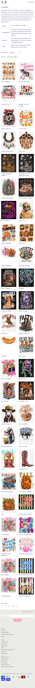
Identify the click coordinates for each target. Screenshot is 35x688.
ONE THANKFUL (5, 81)
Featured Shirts (5, 664)
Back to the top (27, 611)
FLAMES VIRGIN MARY (7, 198)
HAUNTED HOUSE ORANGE (6, 174)
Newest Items (5, 657)
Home (3, 640)
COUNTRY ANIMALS (24, 266)
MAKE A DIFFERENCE (24, 596)
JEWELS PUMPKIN (6, 266)
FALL (2, 514)
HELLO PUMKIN (23, 424)
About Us (3, 630)
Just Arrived (4, 659)
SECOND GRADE (5, 596)
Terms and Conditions (7, 634)
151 (13, 606)
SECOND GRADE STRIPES (26, 574)
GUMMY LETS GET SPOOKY (24, 105)
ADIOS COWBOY (5, 288)
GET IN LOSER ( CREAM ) (25, 198)
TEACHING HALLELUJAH (25, 554)
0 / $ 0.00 (30, 2)
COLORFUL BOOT (24, 469)
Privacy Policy (5, 632)
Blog (2, 636)
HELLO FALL (22, 151)
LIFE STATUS (4, 401)
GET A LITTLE (22, 220)
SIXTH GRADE (5, 574)
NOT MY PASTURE (24, 81)
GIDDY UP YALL (23, 446)
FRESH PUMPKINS (6, 243)
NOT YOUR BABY (6, 378)
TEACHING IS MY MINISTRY (6, 554)
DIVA (2, 469)
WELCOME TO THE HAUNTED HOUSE (24, 174)
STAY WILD (4, 333)
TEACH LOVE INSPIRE (25, 534)
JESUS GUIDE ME (6, 128)
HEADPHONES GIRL (6, 446)
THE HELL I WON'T (6, 311)
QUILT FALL (22, 243)
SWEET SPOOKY (23, 311)
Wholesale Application (7, 649)
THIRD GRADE (5, 534)
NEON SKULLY (23, 378)
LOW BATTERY (5, 104)
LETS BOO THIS (23, 401)
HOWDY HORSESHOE (7, 151)
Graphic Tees (4, 642)
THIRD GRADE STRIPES (25, 514)
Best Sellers (4, 645)
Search (3, 628)
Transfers (4, 643)
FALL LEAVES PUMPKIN (25, 491)
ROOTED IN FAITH (24, 333)
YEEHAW (21, 288)
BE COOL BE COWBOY (7, 491)
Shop (2, 647)
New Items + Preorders (7, 666)
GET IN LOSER (5, 220)
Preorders (4, 661)
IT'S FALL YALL (23, 128)
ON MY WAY (22, 356)
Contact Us (4, 653)
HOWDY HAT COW (6, 424)
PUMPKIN (4, 356)
